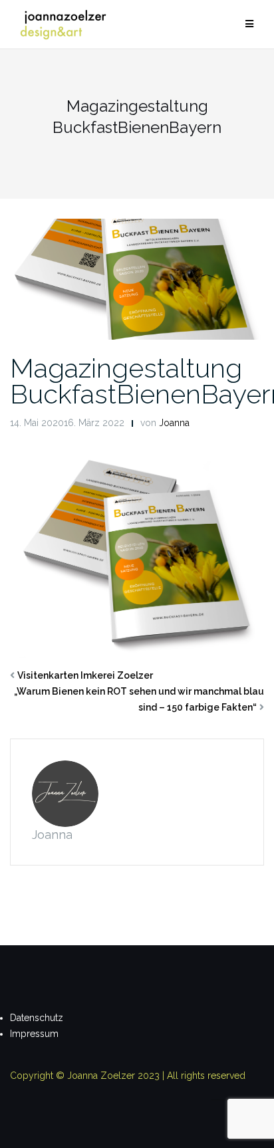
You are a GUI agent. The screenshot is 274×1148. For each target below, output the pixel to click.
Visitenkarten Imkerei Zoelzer (85, 675)
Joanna (174, 422)
